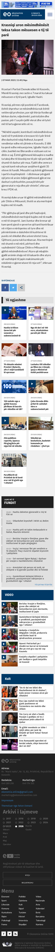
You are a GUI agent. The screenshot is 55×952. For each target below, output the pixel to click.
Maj (5, 841)
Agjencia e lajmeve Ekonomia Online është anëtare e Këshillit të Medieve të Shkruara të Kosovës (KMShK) (33, 945)
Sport (4, 901)
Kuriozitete (6, 912)
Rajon (4, 916)
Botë (38, 912)
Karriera (39, 924)
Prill (5, 837)
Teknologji (40, 920)
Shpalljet (23, 924)
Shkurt (6, 830)
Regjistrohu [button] (27, 883)
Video (38, 897)
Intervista (23, 920)
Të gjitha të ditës (43, 585)
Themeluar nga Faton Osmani (16, 806)
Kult (21, 905)
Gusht (29, 830)
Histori (22, 916)
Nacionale (40, 901)
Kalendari (40, 909)
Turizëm (22, 912)
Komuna (5, 909)
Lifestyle (5, 905)
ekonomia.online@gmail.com (17, 792)
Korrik (29, 826)
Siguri (21, 909)
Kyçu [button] (27, 875)
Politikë (22, 897)
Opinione (23, 901)
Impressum (7, 800)
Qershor (7, 844)
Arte (38, 905)
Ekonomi (5, 897)
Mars (5, 833)
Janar (5, 826)
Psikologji (5, 920)
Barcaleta (40, 916)
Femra (4, 924)
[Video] (14, 319)
